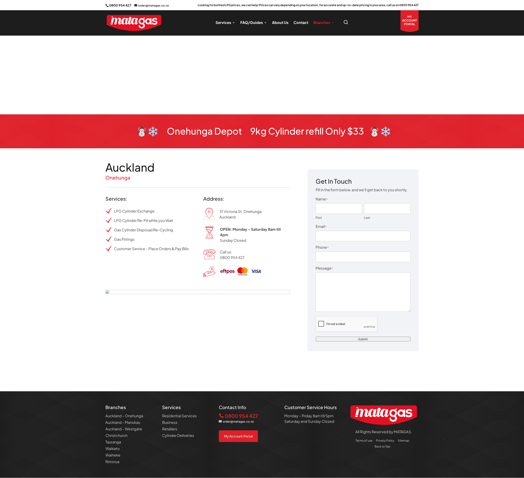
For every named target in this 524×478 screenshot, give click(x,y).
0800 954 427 (120, 5)
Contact (301, 23)
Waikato (112, 448)
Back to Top (382, 446)
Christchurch (116, 435)
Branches (321, 23)
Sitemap (403, 440)
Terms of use (364, 440)
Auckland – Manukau (122, 422)
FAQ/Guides (251, 23)
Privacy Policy (385, 440)
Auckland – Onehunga (124, 415)
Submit (363, 339)
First (319, 217)
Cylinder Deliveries (178, 435)
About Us (280, 23)
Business (169, 422)
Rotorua (112, 461)
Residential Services (179, 415)
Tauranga (113, 442)
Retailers (169, 428)
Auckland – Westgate (123, 428)
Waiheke (112, 455)
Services (223, 23)
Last (367, 217)
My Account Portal (238, 436)
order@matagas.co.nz (238, 421)
